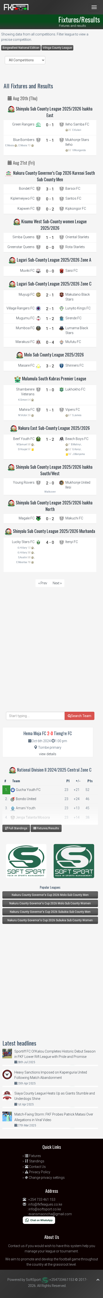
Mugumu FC (25, 318)
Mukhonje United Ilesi (77, 485)
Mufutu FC (73, 342)
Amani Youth (25, 808)
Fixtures (34, 1156)
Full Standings (17, 828)
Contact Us (37, 1167)
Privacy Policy (39, 1172)
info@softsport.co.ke (45, 1209)
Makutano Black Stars (77, 297)
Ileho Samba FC (77, 124)
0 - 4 (50, 342)
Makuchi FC (74, 518)
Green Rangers (23, 124)
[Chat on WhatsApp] (39, 1220)
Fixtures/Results (47, 828)
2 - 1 (50, 295)
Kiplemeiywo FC (22, 198)
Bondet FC (26, 188)
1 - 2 (50, 318)
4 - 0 (50, 542)
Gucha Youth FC (27, 790)
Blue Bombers (23, 140)
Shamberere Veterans (25, 391)
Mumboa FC (25, 328)
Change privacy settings (46, 1177)
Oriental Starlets (77, 237)
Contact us (16, 1246)
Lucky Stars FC (23, 542)
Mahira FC (26, 410)
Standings (36, 1161)
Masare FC (26, 365)
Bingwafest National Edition (21, 47)
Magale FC (26, 518)
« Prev (42, 583)
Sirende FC (73, 318)
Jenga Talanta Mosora (32, 817)
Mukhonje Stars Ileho (77, 142)
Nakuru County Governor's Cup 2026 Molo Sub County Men (50, 895)
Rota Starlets (75, 247)
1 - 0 (50, 389)
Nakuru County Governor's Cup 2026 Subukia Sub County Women (50, 920)
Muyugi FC (26, 294)
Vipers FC (72, 410)
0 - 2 (50, 209)
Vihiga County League (57, 47)
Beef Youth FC (23, 439)
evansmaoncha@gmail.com (50, 1214)
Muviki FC (27, 270)
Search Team (81, 716)
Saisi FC (71, 270)
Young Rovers (23, 482)
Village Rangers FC (20, 308)
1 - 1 (50, 140)
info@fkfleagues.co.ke (45, 1204)
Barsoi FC (72, 188)
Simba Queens (23, 237)
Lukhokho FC (75, 389)
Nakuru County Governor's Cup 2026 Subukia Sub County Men (50, 912)
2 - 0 (50, 483)
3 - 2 (50, 365)
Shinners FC (74, 365)
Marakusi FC (25, 342)
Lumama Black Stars (76, 330)
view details (53, 754)
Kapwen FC (25, 208)
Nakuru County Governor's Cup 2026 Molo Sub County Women (50, 903)
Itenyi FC (71, 542)
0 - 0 (50, 247)
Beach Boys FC (76, 439)
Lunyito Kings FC (78, 308)
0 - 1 (50, 124)
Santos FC (73, 198)
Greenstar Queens (20, 247)
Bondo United (25, 799)
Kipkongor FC (75, 208)
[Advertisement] (51, 660)
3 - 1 (50, 189)
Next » (57, 583)
